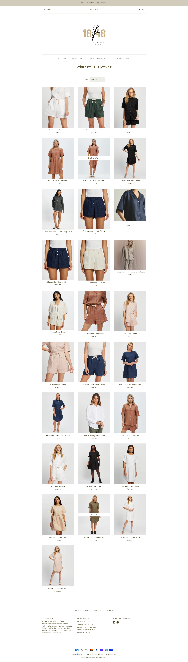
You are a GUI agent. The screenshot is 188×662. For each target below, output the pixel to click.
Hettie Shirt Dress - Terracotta (93, 181)
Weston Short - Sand (58, 385)
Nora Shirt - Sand (130, 334)
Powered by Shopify (101, 657)
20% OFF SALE (78, 58)
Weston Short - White (57, 130)
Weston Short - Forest (94, 130)
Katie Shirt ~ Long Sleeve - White (94, 436)
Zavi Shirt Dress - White (130, 486)
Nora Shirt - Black (130, 130)
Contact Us (82, 622)
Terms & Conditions (86, 630)
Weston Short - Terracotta (94, 334)
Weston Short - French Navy (94, 385)
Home (77, 610)
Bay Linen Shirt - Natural (58, 332)
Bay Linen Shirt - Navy (130, 223)
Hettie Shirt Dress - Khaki (94, 537)
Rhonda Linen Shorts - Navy (57, 282)
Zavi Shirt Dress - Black (94, 486)
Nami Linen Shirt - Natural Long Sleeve (130, 272)
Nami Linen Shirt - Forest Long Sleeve (58, 232)
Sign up (96, 9)
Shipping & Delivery (86, 624)
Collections (86, 610)
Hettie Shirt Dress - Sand (57, 588)
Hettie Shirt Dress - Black (130, 181)
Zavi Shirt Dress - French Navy (130, 385)
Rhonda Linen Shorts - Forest (94, 231)
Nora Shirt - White (58, 486)
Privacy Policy (83, 633)
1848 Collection (90, 657)
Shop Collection (98, 58)
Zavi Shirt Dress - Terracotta (57, 181)
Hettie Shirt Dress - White (130, 537)
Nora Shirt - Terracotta (130, 436)
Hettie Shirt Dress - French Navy (58, 436)
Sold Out (94, 158)
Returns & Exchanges (86, 627)
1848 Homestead (122, 58)
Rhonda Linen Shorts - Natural (94, 283)
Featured (61, 58)
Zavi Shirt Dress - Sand (57, 537)
